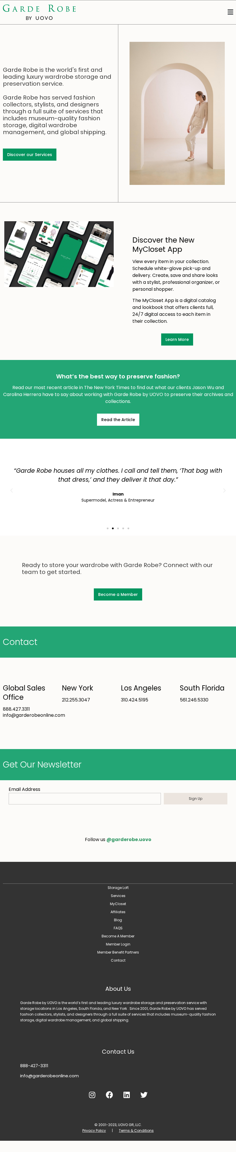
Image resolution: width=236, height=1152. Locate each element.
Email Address (24, 789)
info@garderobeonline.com (49, 1076)
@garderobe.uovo (128, 839)
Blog (118, 920)
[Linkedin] (126, 1094)
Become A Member (118, 936)
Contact (20, 642)
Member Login (118, 944)
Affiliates (118, 911)
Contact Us (118, 1052)
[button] (157, 12)
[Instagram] (92, 1094)
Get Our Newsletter (42, 764)
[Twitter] (144, 1094)
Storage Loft (118, 887)
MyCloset (118, 903)
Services (118, 895)
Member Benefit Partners (118, 952)
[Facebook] (109, 1094)
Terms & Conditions (136, 1130)
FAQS (118, 928)
